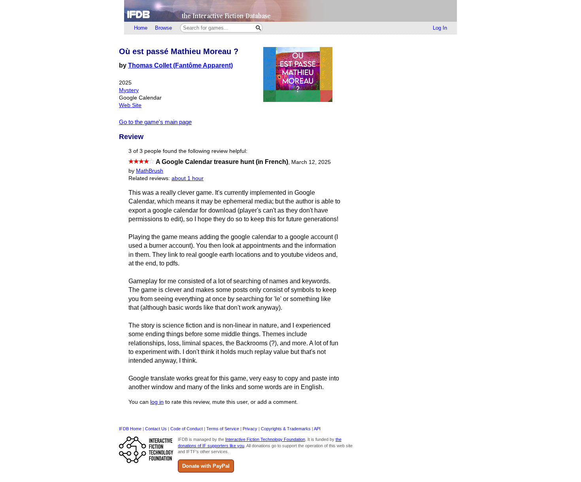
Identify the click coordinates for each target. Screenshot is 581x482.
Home (140, 28)
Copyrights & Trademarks (286, 428)
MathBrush (149, 171)
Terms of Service (222, 428)
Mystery (129, 90)
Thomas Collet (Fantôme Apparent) (180, 65)
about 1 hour (188, 178)
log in (157, 402)
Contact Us (156, 428)
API (317, 428)
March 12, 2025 (311, 162)
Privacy (250, 428)
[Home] (290, 11)
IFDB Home (130, 428)
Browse (163, 28)
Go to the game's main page (155, 122)
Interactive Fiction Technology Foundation (265, 439)
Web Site (130, 105)
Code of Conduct (186, 428)
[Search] (258, 28)
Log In (440, 28)
